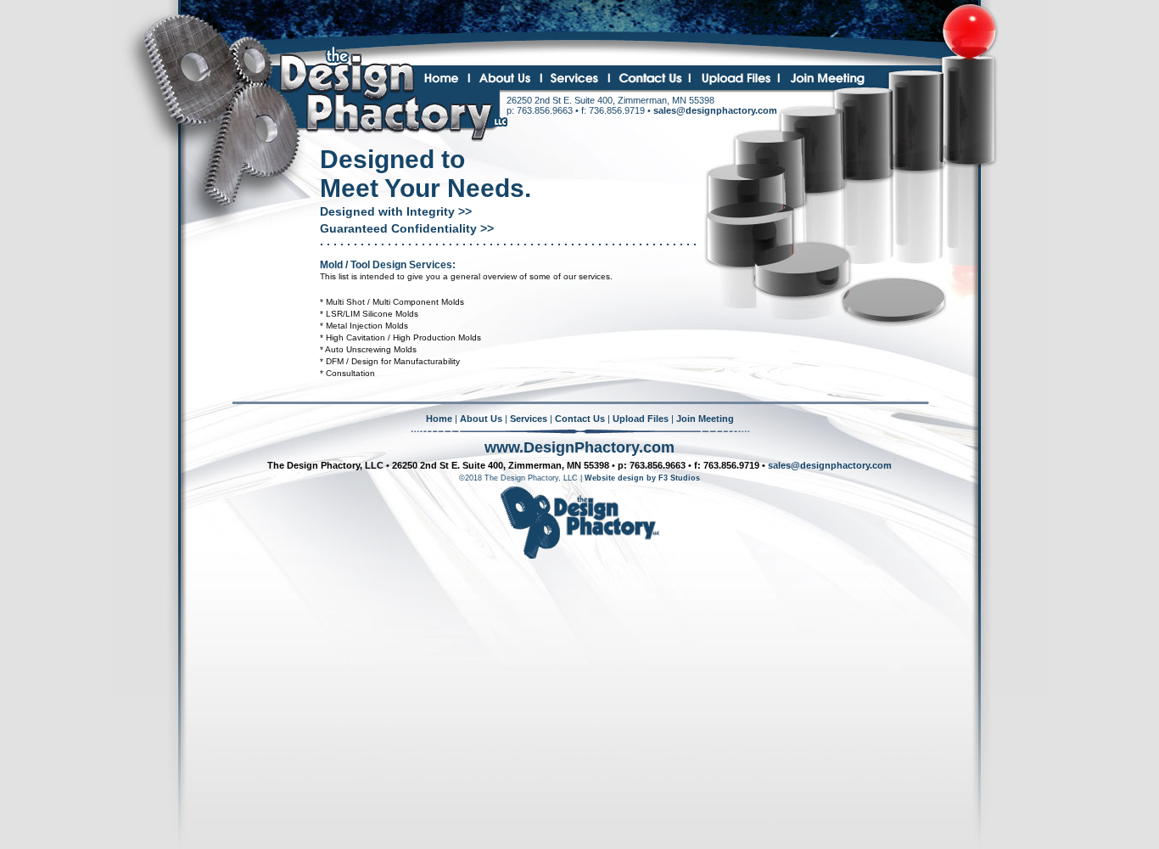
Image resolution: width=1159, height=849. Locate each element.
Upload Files (641, 418)
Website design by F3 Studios (642, 478)
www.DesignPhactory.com (579, 447)
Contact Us (580, 418)
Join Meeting (705, 418)
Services (528, 418)
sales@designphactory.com (715, 110)
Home (439, 418)
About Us (481, 418)
